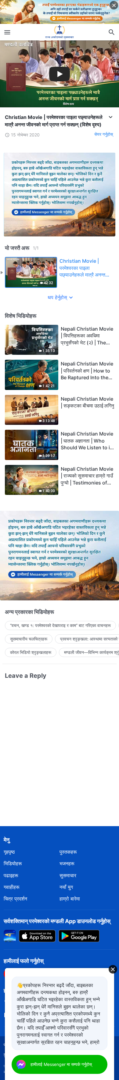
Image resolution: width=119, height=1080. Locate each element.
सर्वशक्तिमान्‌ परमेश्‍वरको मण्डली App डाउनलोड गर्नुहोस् (57, 921)
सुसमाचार (68, 875)
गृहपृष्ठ (9, 852)
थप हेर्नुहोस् (57, 297)
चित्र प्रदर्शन (15, 899)
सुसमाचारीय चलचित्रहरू (28, 638)
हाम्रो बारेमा (70, 899)
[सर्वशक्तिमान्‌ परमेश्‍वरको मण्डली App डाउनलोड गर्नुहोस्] (10, 935)
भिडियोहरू (13, 863)
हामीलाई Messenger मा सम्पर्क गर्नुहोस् (61, 1064)
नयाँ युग (66, 887)
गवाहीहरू (12, 887)
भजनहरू (67, 863)
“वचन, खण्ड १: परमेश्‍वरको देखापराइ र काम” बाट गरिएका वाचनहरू (60, 625)
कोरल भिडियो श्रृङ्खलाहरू (30, 652)
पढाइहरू (11, 875)
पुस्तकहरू (68, 852)
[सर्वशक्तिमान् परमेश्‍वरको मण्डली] (59, 32)
